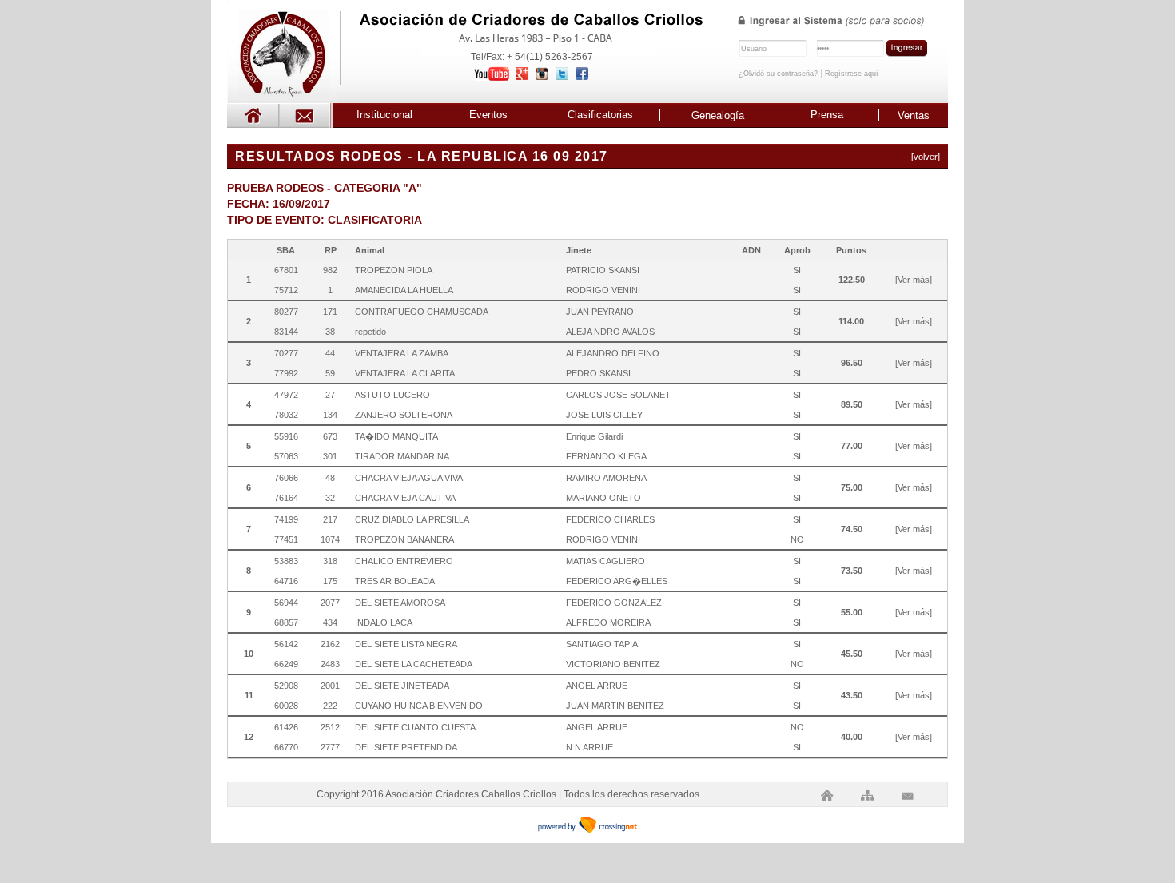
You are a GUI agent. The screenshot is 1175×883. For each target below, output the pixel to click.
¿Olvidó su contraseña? (778, 74)
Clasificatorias (600, 115)
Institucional (384, 115)
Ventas (914, 115)
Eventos (488, 115)
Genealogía (717, 115)
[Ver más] (913, 279)
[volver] (925, 156)
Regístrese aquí (851, 74)
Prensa (827, 115)
